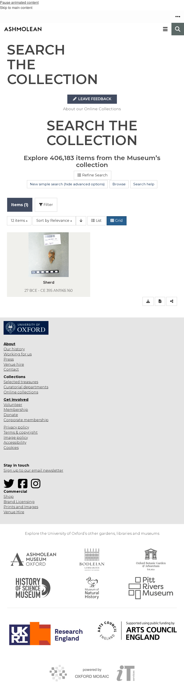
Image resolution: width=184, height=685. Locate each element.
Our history (14, 349)
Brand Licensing (19, 502)
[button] (177, 16)
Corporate (13, 420)
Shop (9, 497)
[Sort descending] (81, 220)
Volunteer (13, 405)
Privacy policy (16, 427)
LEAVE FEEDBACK (94, 99)
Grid (119, 220)
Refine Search (94, 175)
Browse (119, 184)
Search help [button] (143, 184)
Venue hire (14, 364)
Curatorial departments (26, 387)
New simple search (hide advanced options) (67, 184)
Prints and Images (21, 507)
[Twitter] (10, 486)
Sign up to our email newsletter (33, 470)
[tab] (20, 205)
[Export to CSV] (148, 301)
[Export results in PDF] (160, 301)
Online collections (21, 392)
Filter (48, 205)
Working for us (18, 354)
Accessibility (15, 442)
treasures (29, 382)
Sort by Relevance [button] (52, 220)
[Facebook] (24, 486)
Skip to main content (16, 7)
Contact (11, 369)
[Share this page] (171, 301)
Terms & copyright (21, 432)
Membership (16, 410)
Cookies (11, 448)
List (99, 220)
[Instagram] (37, 486)
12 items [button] (18, 220)
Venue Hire (14, 512)
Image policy (16, 438)
